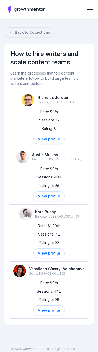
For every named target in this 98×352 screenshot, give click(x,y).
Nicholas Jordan (52, 97)
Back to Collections (32, 32)
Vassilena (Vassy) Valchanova (57, 269)
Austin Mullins (45, 154)
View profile (49, 139)
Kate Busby (45, 211)
